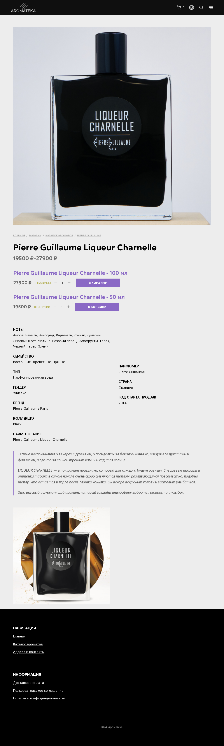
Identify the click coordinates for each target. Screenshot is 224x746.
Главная (19, 235)
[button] (180, 7)
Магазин (35, 235)
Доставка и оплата (28, 682)
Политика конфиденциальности (39, 698)
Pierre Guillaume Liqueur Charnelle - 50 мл (69, 297)
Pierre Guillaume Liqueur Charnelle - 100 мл (70, 273)
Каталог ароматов (59, 235)
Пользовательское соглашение (38, 690)
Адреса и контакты (28, 651)
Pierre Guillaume (89, 235)
